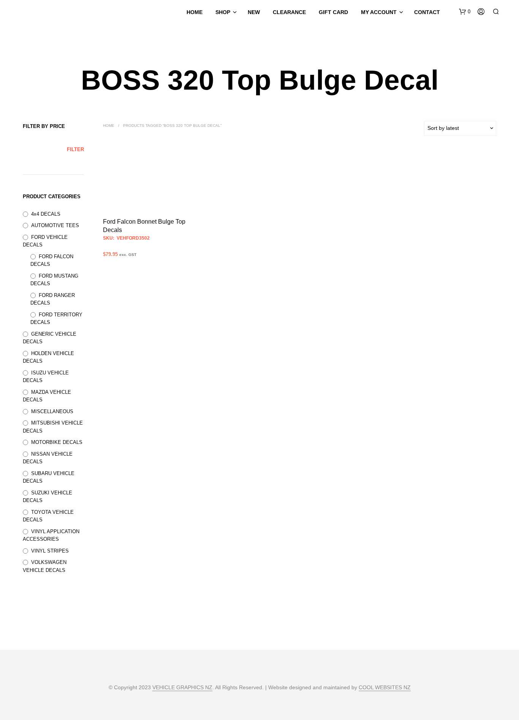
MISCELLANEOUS (52, 411)
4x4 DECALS (45, 214)
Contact (427, 12)
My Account (379, 12)
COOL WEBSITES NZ (385, 687)
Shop (222, 12)
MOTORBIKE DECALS (56, 442)
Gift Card (333, 12)
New (254, 12)
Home (195, 12)
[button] (464, 12)
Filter (75, 149)
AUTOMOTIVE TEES (55, 225)
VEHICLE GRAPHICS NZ (182, 687)
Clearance (289, 12)
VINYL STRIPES (50, 551)
